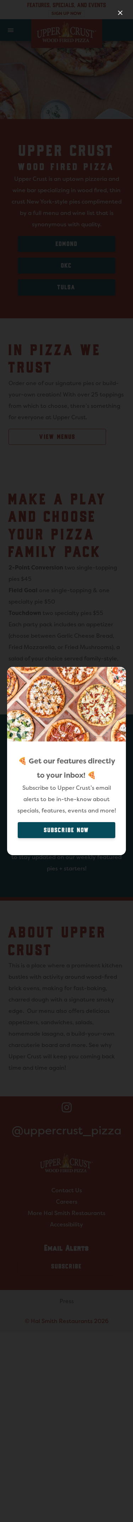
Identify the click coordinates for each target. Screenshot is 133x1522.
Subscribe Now (66, 830)
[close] (120, 12)
